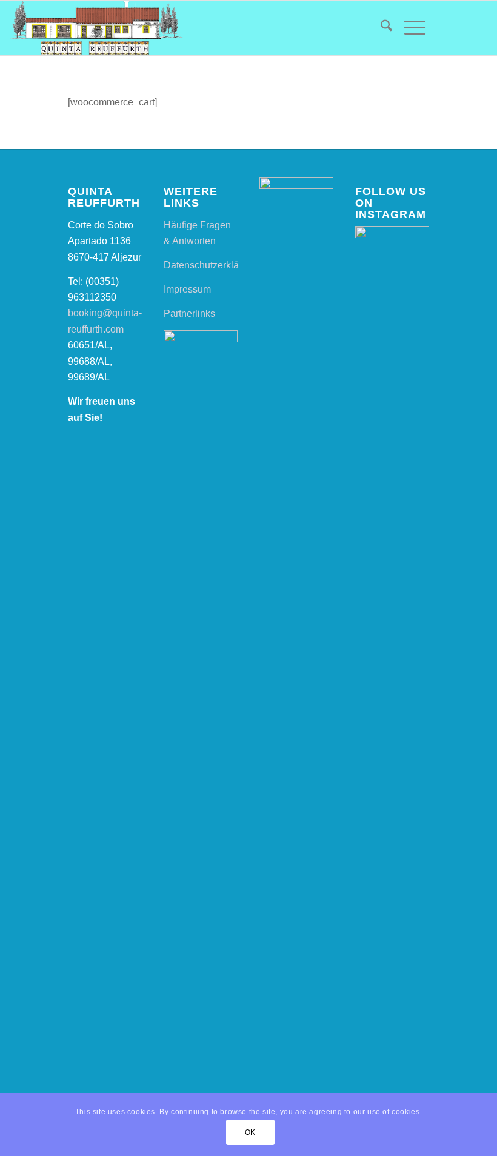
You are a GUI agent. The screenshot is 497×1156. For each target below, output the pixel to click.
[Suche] (380, 28)
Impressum (187, 289)
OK (250, 1132)
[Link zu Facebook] (460, 28)
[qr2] (96, 28)
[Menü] (408, 28)
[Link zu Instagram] (478, 28)
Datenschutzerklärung (211, 265)
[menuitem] (380, 28)
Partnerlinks (189, 313)
